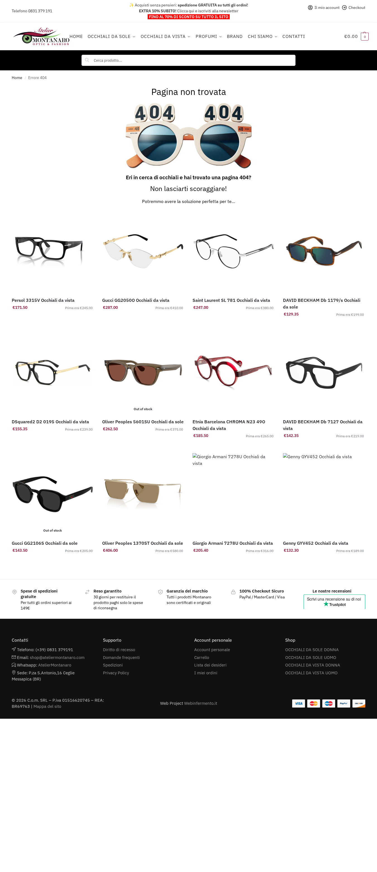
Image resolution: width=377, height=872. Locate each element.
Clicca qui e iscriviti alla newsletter (207, 10)
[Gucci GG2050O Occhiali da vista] (143, 251)
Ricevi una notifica (143, 440)
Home (17, 77)
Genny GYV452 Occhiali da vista (315, 543)
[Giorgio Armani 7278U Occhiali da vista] (234, 494)
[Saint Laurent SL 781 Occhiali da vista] (234, 251)
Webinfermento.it (200, 703)
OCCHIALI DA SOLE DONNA (312, 649)
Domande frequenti (121, 657)
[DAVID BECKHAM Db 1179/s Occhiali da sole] (324, 251)
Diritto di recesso (119, 649)
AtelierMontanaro (54, 665)
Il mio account (327, 7)
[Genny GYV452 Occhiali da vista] (324, 494)
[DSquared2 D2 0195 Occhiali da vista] (53, 373)
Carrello (201, 657)
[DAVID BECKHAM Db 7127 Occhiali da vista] (324, 373)
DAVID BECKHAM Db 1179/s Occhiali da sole (321, 303)
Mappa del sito (47, 706)
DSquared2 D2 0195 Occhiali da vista (50, 421)
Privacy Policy (116, 672)
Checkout (357, 7)
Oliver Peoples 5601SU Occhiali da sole (143, 421)
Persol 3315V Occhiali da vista (43, 300)
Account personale (212, 649)
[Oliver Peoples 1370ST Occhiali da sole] (143, 494)
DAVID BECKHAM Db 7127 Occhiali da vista (322, 425)
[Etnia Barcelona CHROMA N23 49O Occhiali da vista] (234, 373)
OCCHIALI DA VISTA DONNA (312, 665)
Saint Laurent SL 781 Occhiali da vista (231, 300)
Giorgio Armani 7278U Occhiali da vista (233, 543)
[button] (356, 36)
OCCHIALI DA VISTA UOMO (311, 672)
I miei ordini (205, 672)
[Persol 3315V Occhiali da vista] (53, 251)
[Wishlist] (85, 218)
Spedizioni (113, 665)
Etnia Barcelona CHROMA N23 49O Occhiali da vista (229, 425)
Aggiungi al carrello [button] (52, 319)
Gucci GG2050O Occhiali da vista (135, 300)
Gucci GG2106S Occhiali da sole (45, 543)
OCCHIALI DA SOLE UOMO (310, 657)
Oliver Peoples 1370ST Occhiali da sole (142, 543)
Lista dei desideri (210, 665)
